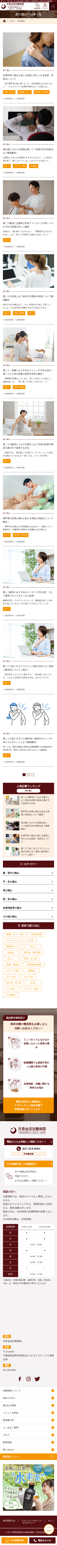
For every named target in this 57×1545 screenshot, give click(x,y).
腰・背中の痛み (11, 873)
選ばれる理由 (9, 1405)
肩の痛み (7, 70)
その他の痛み (10, 916)
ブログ (6, 1435)
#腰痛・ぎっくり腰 (14, 934)
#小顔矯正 (33, 166)
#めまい (31, 313)
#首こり (10, 959)
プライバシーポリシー (31, 1521)
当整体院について (11, 1390)
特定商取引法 (9, 1521)
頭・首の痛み (10, 899)
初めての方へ (9, 1398)
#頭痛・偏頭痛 (19, 313)
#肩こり (7, 166)
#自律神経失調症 (34, 965)
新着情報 (7, 1442)
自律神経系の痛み (12, 908)
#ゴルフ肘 (28, 977)
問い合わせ (8, 1450)
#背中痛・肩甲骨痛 (42, 92)
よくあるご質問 (10, 1427)
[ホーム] (4, 21)
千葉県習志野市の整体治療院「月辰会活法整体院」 (31, 1532)
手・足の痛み (10, 881)
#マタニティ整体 (20, 166)
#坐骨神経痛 (36, 934)
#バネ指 (10, 989)
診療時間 (37, 8)
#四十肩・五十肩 (13, 983)
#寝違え (10, 952)
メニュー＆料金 (10, 1413)
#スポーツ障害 (12, 971)
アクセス (45, 8)
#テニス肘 (10, 977)
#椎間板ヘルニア (25, 92)
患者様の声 (8, 1420)
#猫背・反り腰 (9, 92)
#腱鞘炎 (31, 971)
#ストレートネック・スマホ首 (19, 940)
